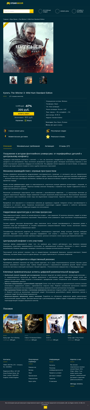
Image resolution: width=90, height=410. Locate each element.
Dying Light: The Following (11, 337)
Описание (7, 146)
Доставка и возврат (55, 375)
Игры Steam (13, 19)
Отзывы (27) (64, 146)
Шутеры (31, 370)
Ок (45, 407)
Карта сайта (32, 381)
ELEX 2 (48, 337)
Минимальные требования (28, 146)
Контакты (52, 365)
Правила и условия (55, 373)
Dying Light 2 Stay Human (76, 337)
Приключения (33, 375)
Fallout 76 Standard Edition (33, 337)
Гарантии (52, 378)
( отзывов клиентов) (16, 96)
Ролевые (64, 122)
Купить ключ (23, 113)
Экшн (30, 373)
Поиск (31, 11)
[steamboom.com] (15, 3)
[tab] (9, 147)
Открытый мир (33, 378)
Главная (5, 19)
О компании (53, 381)
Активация (49, 146)
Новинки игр (32, 367)
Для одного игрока (56, 125)
